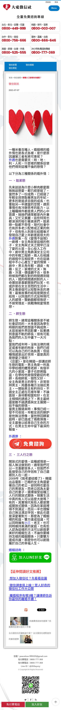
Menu (54, 8)
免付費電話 (13, 704)
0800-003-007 (43, 28)
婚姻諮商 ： (17, 550)
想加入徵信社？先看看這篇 (28, 578)
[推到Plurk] (27, 609)
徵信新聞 (13, 65)
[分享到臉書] (31, 700)
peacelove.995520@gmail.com (33, 656)
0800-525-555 (14, 52)
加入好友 (37, 704)
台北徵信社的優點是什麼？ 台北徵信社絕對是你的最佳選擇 (30, 636)
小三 (27, 523)
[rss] (35, 700)
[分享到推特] (25, 700)
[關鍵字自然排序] (17, 7)
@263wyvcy (34, 666)
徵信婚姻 (30, 65)
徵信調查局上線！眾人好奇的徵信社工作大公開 (29, 586)
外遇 (12, 160)
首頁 (10, 78)
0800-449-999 (14, 28)
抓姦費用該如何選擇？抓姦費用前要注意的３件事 (30, 624)
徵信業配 (13, 68)
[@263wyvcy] (30, 684)
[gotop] (56, 702)
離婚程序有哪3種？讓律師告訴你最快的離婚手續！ (30, 597)
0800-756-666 (14, 40)
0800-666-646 (43, 40)
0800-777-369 (43, 52)
